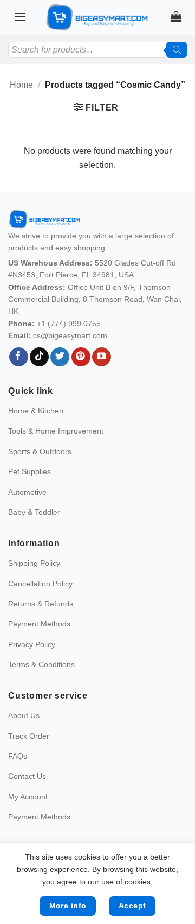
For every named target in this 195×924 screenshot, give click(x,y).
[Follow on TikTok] (39, 357)
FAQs (17, 756)
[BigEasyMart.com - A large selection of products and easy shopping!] (97, 17)
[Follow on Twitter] (59, 357)
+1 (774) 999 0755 (69, 323)
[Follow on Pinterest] (81, 357)
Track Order (28, 736)
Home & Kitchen (35, 410)
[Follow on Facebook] (18, 357)
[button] (20, 16)
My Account (28, 796)
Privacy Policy (31, 644)
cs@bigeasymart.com (70, 335)
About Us (24, 715)
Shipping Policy (34, 563)
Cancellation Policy (40, 583)
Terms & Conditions (41, 664)
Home (21, 84)
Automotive (27, 492)
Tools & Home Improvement (55, 431)
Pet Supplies (29, 471)
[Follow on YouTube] (101, 357)
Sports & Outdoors (40, 451)
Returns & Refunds (40, 603)
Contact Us (27, 776)
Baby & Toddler (34, 512)
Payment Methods (39, 623)
